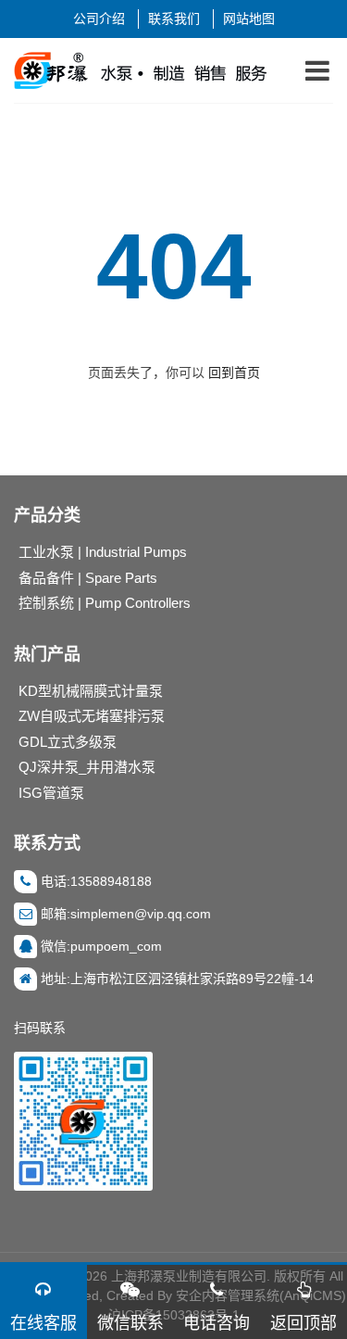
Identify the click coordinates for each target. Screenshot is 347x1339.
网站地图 (249, 18)
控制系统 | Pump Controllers (105, 603)
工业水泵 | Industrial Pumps (103, 552)
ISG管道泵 (51, 793)
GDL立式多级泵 (68, 742)
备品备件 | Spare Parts (88, 578)
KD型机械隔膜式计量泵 (91, 691)
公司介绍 (99, 18)
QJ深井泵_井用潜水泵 (87, 767)
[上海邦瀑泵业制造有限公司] (147, 70)
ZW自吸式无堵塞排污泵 (92, 716)
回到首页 (234, 372)
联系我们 (174, 18)
